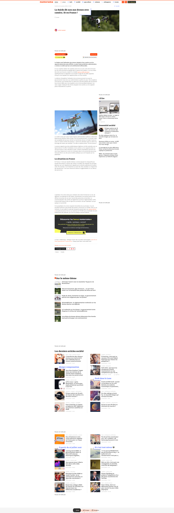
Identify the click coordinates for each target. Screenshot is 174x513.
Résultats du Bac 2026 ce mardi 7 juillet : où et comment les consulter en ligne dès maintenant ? (74, 476)
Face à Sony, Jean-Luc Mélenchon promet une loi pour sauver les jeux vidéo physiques (109, 487)
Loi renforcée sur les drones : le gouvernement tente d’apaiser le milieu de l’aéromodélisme (78, 310)
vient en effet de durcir (83, 72)
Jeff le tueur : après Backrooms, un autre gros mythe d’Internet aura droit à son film (74, 384)
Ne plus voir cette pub (60, 51)
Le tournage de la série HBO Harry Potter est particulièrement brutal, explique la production (109, 149)
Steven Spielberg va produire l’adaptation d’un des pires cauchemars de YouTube (109, 476)
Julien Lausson (62, 30)
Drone (57, 251)
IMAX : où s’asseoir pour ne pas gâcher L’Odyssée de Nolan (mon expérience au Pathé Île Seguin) (108, 155)
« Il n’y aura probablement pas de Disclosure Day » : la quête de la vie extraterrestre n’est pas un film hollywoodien (110, 453)
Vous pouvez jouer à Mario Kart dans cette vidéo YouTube (74, 463)
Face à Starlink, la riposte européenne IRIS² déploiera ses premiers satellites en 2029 (74, 407)
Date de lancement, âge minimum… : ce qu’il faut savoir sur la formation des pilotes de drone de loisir (79, 289)
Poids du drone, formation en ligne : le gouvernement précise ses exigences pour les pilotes (79, 296)
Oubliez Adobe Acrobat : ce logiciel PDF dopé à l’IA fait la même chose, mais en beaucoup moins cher (109, 117)
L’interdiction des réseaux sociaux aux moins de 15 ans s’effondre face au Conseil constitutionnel (74, 359)
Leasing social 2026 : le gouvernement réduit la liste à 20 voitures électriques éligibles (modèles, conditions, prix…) (73, 453)
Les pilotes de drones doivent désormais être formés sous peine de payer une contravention (79, 317)
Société (117, 6)
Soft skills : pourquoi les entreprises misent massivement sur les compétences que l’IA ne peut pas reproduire (109, 370)
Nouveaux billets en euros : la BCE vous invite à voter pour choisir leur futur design (109, 143)
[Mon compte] (123, 2)
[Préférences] (126, 2)
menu (56, 2)
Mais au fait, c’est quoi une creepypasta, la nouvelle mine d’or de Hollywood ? (110, 463)
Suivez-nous (93, 54)
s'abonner (132, 2)
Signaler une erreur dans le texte (63, 245)
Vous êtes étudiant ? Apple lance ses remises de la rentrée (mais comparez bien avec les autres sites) (74, 373)
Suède (62, 251)
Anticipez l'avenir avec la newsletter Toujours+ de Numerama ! (78, 282)
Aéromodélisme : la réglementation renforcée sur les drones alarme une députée (79, 303)
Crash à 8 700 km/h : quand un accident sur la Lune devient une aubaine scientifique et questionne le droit (110, 384)
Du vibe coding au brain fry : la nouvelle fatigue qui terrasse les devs (108, 137)
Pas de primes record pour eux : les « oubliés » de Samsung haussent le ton (109, 438)
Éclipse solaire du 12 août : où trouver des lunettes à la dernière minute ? (112, 130)
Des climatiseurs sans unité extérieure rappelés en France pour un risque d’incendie (74, 439)
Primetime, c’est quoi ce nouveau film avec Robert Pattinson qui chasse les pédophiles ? (109, 359)
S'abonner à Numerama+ (74, 232)
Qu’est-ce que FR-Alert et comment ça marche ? (109, 405)
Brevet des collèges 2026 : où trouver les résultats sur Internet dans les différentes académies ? (74, 487)
